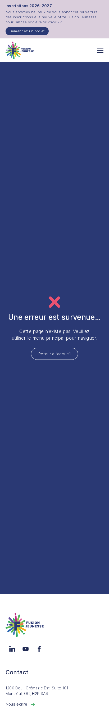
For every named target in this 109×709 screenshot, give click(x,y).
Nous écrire (17, 704)
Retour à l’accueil (54, 353)
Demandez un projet (27, 31)
